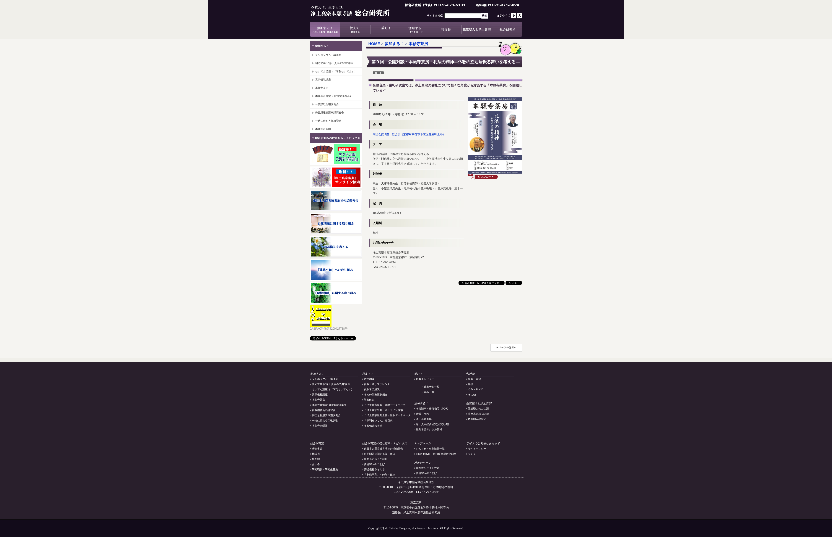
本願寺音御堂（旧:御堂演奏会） (333, 96)
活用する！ (416, 29)
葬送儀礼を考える (374, 469)
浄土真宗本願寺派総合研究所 (356, 11)
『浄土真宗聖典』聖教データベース (385, 404)
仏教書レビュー (425, 379)
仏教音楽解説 (372, 389)
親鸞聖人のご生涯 (478, 408)
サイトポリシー (477, 448)
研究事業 (317, 448)
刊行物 (446, 29)
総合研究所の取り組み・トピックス (384, 443)
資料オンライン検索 (427, 467)
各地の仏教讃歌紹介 (375, 394)
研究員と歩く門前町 (375, 459)
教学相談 (369, 379)
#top (506, 348)
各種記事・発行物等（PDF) (432, 408)
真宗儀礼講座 (323, 79)
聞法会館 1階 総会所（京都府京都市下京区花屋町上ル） (409, 134)
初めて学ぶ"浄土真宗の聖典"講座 (334, 63)
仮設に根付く (483, 177)
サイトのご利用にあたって (483, 443)
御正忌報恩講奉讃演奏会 (329, 112)
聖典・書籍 (474, 379)
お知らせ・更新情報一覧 (430, 448)
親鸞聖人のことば (374, 464)
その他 (472, 394)
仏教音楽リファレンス (377, 384)
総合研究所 (507, 29)
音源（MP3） (424, 413)
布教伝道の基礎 (373, 425)
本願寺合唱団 (323, 129)
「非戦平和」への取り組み (379, 474)
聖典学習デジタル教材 (429, 429)
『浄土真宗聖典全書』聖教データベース (387, 415)
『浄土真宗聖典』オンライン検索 (383, 410)
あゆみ (316, 464)
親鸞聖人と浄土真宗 (477, 29)
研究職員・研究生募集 (325, 469)
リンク (472, 453)
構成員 (316, 453)
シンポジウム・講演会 (328, 54)
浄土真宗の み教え (478, 413)
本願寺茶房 (321, 87)
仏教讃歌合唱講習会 (327, 104)
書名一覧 (429, 391)
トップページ (422, 443)
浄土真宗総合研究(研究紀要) (432, 424)
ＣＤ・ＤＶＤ (476, 389)
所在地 (316, 459)
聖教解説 (369, 399)
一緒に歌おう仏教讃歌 (328, 120)
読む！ (385, 29)
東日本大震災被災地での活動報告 (383, 448)
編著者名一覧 (431, 386)
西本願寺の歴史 (477, 419)
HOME (374, 44)
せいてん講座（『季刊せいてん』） (336, 71)
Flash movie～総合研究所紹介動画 (436, 453)
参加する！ (325, 29)
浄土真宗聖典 (424, 419)
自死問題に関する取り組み (379, 453)
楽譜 (470, 384)
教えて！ (355, 29)
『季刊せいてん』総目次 (378, 420)
